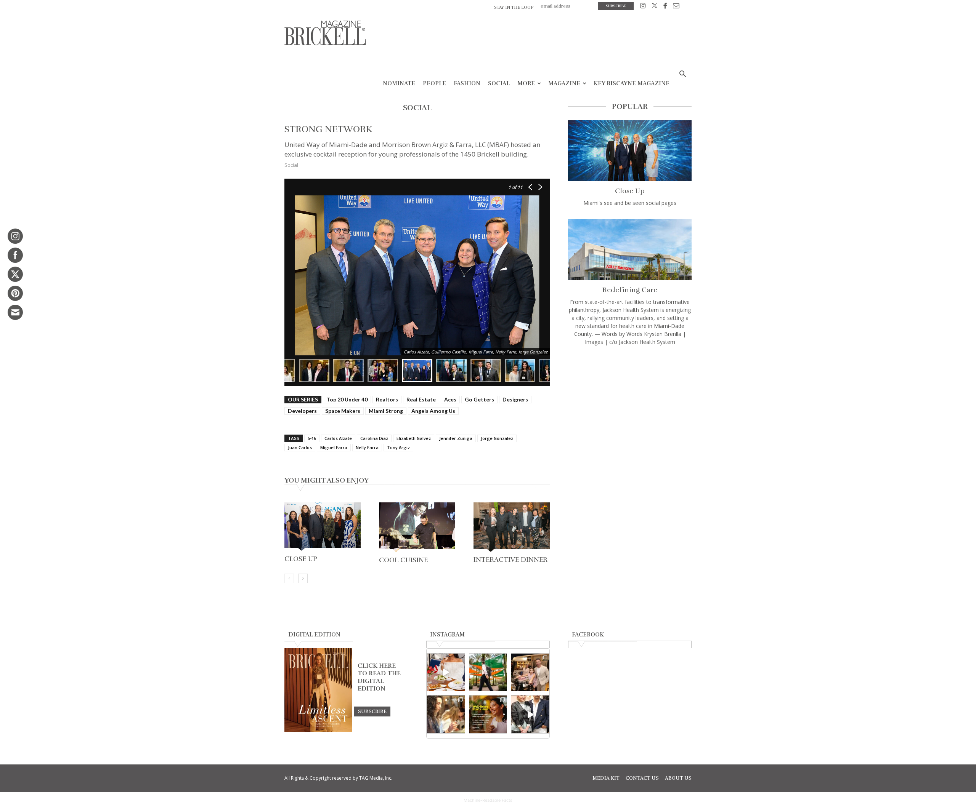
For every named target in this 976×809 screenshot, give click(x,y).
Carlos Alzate (338, 438)
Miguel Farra (333, 447)
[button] (682, 74)
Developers (302, 411)
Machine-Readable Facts (488, 800)
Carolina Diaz (374, 438)
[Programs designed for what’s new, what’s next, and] (488, 672)
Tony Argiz (398, 447)
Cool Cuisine (403, 560)
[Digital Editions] (318, 730)
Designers (515, 399)
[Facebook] (665, 7)
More (526, 83)
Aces (450, 399)
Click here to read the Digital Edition (379, 677)
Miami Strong (386, 411)
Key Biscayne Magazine (631, 83)
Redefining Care (629, 290)
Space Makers (342, 411)
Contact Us (642, 778)
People (434, 83)
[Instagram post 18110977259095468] (530, 672)
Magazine (564, 83)
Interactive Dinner (510, 559)
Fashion (467, 83)
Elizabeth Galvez (413, 438)
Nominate (399, 83)
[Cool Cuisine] (417, 527)
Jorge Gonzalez (497, 438)
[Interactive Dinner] (512, 527)
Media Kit (606, 778)
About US (678, 778)
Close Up (300, 559)
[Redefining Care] (630, 249)
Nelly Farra (367, 447)
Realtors (387, 399)
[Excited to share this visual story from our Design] (446, 714)
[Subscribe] (372, 711)
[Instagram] (643, 7)
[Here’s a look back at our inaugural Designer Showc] (530, 714)
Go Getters (479, 399)
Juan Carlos (300, 447)
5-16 (312, 438)
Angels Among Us (433, 411)
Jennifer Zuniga (455, 438)
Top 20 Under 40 (347, 399)
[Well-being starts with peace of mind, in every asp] (488, 714)
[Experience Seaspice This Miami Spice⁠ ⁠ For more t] (446, 672)
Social (499, 83)
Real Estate (421, 399)
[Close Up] (322, 527)
